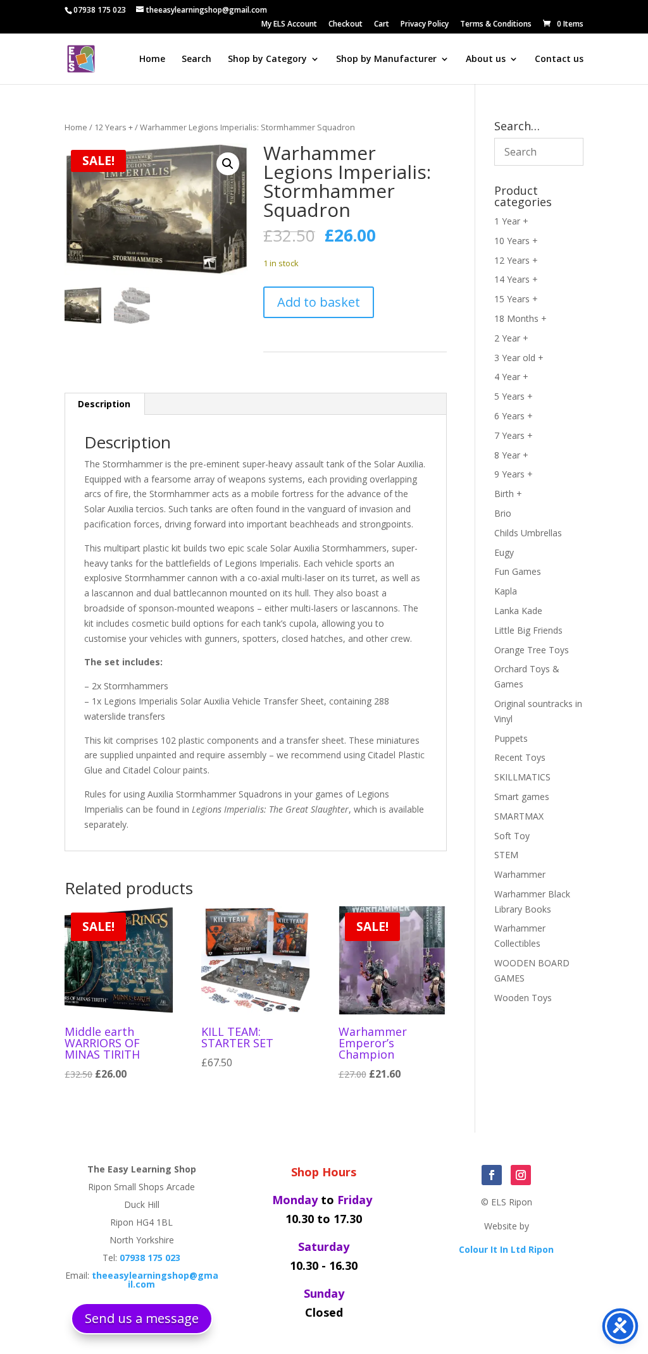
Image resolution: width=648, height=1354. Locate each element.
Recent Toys (519, 757)
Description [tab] (104, 404)
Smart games (521, 797)
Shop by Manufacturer (386, 59)
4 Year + (511, 377)
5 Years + (513, 396)
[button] (227, 163)
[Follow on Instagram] (521, 1175)
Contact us (559, 59)
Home (152, 59)
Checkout (345, 24)
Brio (502, 513)
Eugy (504, 552)
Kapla (505, 591)
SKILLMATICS (522, 777)
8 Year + (511, 455)
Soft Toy (512, 836)
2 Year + (511, 338)
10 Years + (516, 241)
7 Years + (513, 435)
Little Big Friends (528, 630)
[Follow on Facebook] (492, 1175)
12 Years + (113, 127)
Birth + (508, 494)
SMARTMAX (519, 816)
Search (196, 59)
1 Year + (511, 221)
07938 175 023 (99, 9)
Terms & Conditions (496, 24)
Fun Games (517, 571)
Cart (381, 24)
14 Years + (516, 279)
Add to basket (318, 302)
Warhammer (519, 874)
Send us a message (142, 1318)
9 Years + (513, 474)
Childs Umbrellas (528, 533)
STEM (506, 855)
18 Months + (520, 318)
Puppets (511, 738)
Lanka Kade (518, 611)
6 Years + (513, 416)
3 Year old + (519, 358)
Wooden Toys (523, 998)
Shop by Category (267, 59)
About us (486, 59)
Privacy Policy (425, 24)
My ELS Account (289, 24)
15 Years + (516, 299)
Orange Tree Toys (531, 650)
